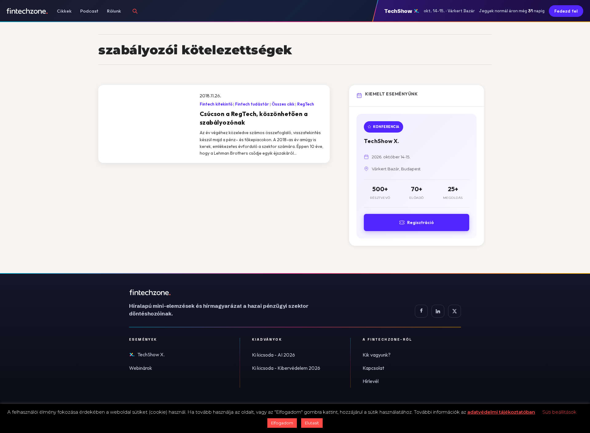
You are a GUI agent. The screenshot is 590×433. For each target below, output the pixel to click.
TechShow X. (151, 354)
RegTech (305, 104)
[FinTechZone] (227, 292)
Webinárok (140, 368)
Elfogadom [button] (282, 422)
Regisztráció (420, 222)
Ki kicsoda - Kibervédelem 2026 (286, 368)
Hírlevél (371, 381)
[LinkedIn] (437, 311)
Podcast (89, 11)
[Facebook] (421, 311)
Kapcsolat (373, 368)
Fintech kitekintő (216, 104)
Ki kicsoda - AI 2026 (273, 355)
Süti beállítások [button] (559, 412)
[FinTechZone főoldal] (27, 11)
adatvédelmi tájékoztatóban (501, 412)
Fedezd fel (566, 11)
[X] (454, 311)
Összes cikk (283, 104)
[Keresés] (135, 11)
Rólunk (114, 11)
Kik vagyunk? (377, 355)
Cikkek (64, 11)
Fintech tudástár (252, 104)
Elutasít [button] (312, 422)
